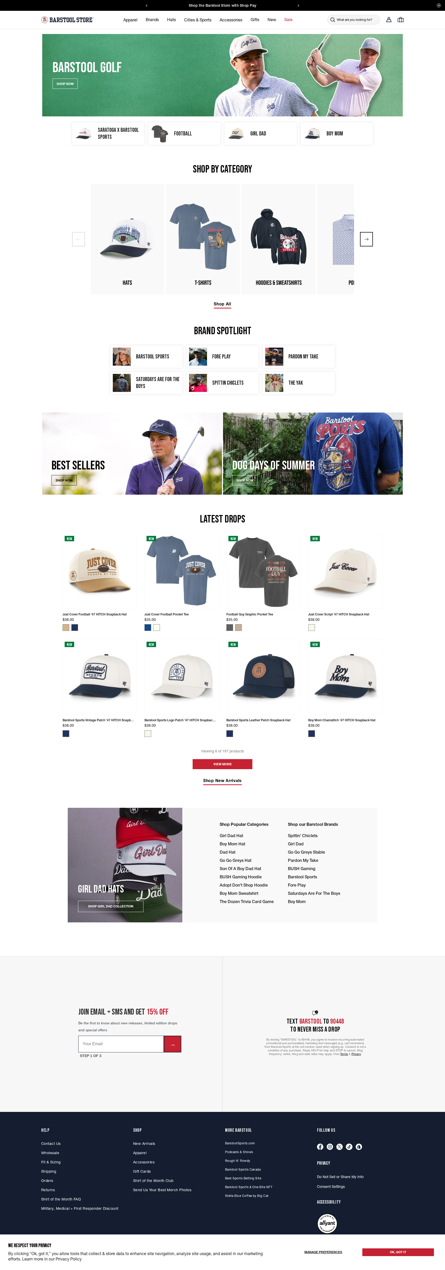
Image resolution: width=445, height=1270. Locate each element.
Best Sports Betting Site (243, 1178)
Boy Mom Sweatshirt (239, 893)
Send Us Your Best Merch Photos (162, 1190)
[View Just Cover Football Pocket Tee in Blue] (147, 627)
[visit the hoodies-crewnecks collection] (278, 239)
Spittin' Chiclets (303, 835)
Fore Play (297, 885)
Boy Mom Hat (232, 843)
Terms (344, 1054)
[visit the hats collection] (127, 239)
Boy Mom (297, 901)
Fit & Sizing (51, 1162)
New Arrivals (144, 1143)
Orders (47, 1180)
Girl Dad (296, 843)
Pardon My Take (303, 860)
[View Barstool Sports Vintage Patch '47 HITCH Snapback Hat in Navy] (66, 733)
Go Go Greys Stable (306, 852)
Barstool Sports (302, 876)
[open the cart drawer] (401, 19)
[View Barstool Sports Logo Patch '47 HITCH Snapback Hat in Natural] (147, 733)
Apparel (140, 1153)
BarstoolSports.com (240, 1143)
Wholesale (50, 1153)
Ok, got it (398, 1252)
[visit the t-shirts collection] (203, 239)
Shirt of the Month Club (153, 1180)
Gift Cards (142, 1171)
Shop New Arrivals (222, 780)
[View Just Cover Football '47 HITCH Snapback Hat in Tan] (66, 627)
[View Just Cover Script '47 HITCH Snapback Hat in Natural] (311, 627)
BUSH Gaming (301, 868)
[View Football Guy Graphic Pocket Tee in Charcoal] (229, 627)
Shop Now (64, 480)
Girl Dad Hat (231, 835)
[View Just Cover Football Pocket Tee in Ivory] (156, 627)
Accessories (144, 1162)
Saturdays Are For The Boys (314, 893)
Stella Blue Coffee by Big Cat (247, 1196)
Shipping (48, 1171)
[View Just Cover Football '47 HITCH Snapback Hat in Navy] (74, 627)
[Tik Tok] (349, 1147)
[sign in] (388, 19)
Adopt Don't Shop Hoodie (244, 885)
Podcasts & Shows (239, 1152)
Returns (48, 1190)
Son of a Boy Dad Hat (240, 868)
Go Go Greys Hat (235, 860)
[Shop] (359, 1147)
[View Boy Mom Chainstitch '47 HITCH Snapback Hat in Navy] (311, 733)
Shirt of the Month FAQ (61, 1199)
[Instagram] (330, 1147)
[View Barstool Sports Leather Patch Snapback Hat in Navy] (229, 733)
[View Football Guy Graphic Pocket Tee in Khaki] (238, 627)
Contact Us (51, 1143)
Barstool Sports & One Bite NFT (248, 1187)
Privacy (356, 1054)
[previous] (78, 239)
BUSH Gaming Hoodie (241, 876)
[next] (366, 239)
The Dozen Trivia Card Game (247, 901)
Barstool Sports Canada (243, 1169)
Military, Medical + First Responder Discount (79, 1208)
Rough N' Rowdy (237, 1161)
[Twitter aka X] (339, 1147)
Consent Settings (331, 1186)
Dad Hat (227, 852)
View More (222, 764)
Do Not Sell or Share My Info (340, 1176)
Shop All (222, 303)
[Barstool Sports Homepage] (68, 19)
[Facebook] (320, 1147)
